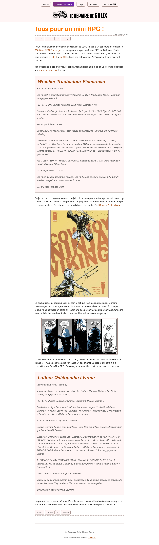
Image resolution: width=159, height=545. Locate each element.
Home (46, 4)
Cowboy (103, 205)
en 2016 (53, 56)
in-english (50, 39)
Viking (117, 205)
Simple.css (92, 537)
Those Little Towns (63, 4)
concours (39, 39)
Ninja (110, 205)
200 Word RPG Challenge (47, 50)
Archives (93, 4)
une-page (66, 39)
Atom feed (108, 4)
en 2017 (64, 56)
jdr (58, 39)
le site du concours (48, 70)
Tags (81, 4)
